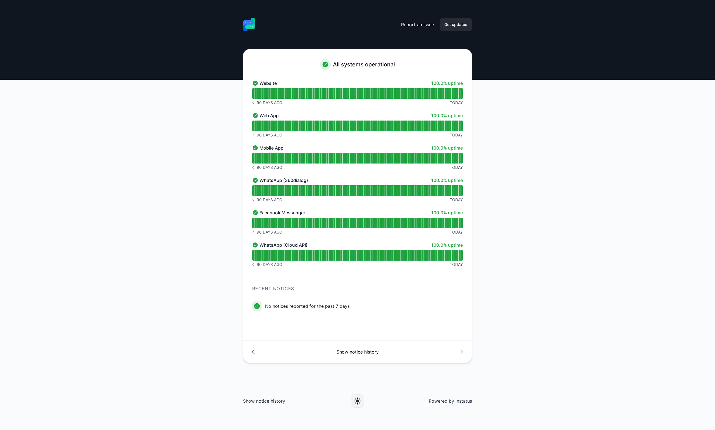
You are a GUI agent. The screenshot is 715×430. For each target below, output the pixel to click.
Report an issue (417, 24)
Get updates (455, 24)
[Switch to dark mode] (357, 401)
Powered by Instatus (450, 401)
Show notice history (264, 401)
